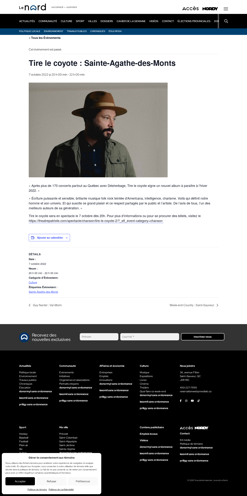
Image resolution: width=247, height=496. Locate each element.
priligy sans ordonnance (33, 404)
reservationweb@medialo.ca (195, 391)
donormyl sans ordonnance (35, 391)
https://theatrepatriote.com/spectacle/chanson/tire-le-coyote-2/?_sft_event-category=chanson (96, 220)
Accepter (20, 481)
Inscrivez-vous (203, 336)
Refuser (51, 481)
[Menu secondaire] (226, 8)
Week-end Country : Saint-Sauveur (192, 305)
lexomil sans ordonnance (33, 397)
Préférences (83, 481)
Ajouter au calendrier (50, 237)
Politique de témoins (37, 489)
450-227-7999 (188, 387)
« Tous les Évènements (45, 38)
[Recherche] (223, 21)
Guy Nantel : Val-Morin (47, 305)
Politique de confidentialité (61, 489)
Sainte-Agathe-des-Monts (43, 292)
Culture (33, 282)
